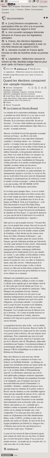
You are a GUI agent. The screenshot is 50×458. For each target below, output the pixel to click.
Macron (8, 105)
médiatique (15, 92)
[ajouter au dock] (42, 88)
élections (9, 88)
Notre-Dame (12, 98)
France (8, 102)
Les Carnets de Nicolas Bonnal (22, 108)
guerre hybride (33, 98)
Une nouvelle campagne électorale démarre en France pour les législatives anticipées (23, 35)
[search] (18, 1)
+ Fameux (19, 9)
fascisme (24, 94)
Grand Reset (10, 96)
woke (17, 100)
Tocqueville (16, 105)
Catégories (43, 6)
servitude (30, 92)
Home (4, 6)
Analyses (16, 6)
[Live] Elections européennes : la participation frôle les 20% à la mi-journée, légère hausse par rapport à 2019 (23, 26)
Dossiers (5, 9)
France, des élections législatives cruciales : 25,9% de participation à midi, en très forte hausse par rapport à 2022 (24, 44)
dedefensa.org (22, 69)
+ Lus (12, 9)
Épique (35, 6)
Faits (10, 6)
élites (18, 96)
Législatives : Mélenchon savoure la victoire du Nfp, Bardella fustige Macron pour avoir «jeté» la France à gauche (24, 62)
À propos (5, 13)
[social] (29, 88)
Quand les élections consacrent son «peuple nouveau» (24, 82)
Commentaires (37, 9)
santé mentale (17, 90)
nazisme (31, 94)
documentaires (15, 18)
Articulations (26, 6)
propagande (16, 94)
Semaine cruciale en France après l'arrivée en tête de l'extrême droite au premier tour (25, 53)
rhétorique (7, 92)
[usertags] (32, 88)
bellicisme (7, 94)
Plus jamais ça (24, 100)
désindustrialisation (28, 96)
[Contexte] (35, 88)
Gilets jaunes (22, 98)
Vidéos (27, 9)
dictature (38, 92)
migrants (23, 92)
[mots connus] (39, 88)
